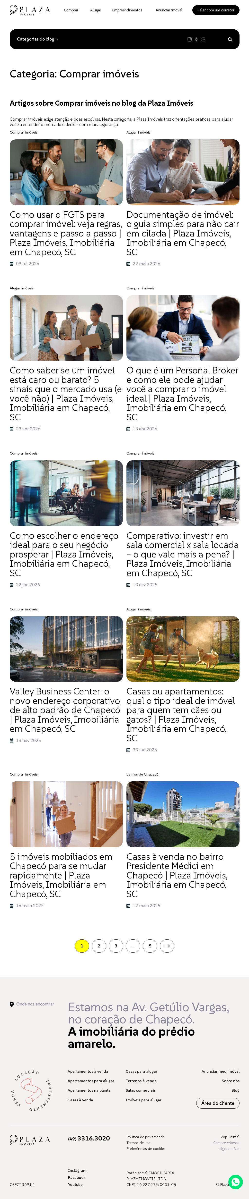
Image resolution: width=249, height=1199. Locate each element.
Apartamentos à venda (88, 1071)
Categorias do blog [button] (35, 39)
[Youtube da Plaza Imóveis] (204, 39)
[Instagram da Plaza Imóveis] (190, 39)
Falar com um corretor (215, 10)
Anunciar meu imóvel (221, 1071)
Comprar (71, 10)
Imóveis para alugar (143, 1100)
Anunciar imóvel (169, 10)
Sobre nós (231, 1080)
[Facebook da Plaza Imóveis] (197, 39)
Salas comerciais (141, 1090)
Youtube (75, 1184)
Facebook (77, 1177)
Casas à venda (80, 1100)
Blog (235, 1090)
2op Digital (230, 1136)
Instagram (77, 1170)
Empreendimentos (127, 10)
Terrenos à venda (141, 1080)
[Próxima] (167, 946)
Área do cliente (217, 1103)
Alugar (95, 10)
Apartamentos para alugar (91, 1080)
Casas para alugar (141, 1071)
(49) (89, 1139)
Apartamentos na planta (89, 1090)
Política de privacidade (145, 1136)
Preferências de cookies (146, 1148)
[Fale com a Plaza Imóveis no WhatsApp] (235, 1182)
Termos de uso (138, 1142)
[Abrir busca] (230, 39)
